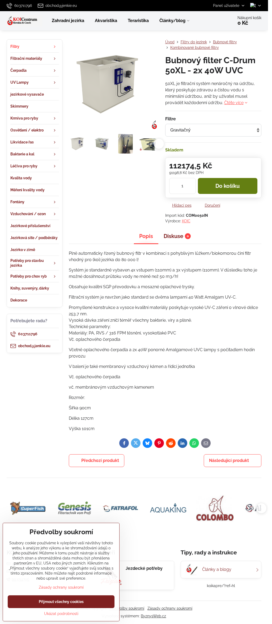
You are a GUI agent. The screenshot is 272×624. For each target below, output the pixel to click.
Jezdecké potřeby (144, 568)
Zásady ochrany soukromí (169, 608)
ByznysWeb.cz (153, 616)
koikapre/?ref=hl (221, 586)
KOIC (186, 221)
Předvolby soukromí (127, 608)
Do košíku (227, 186)
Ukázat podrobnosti (61, 614)
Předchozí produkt (100, 460)
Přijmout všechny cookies (61, 602)
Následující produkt (229, 460)
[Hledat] (214, 20)
